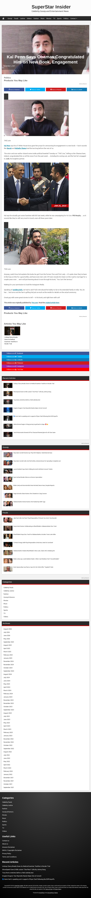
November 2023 (9, 703)
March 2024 (7, 690)
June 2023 (7, 719)
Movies (48, 18)
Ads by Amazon (83, 83)
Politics (66, 18)
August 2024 (8, 674)
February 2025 (8, 655)
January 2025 (8, 658)
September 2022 (9, 748)
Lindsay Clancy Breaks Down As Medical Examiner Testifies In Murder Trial (26, 866)
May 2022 (7, 761)
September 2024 (9, 671)
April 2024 (7, 687)
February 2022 (8, 771)
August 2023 (8, 713)
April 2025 (7, 648)
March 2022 (7, 768)
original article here (52, 302)
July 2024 (7, 677)
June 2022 (7, 758)
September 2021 (9, 787)
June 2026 (7, 635)
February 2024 (8, 693)
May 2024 (7, 684)
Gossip (10, 18)
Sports (59, 18)
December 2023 (9, 700)
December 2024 (9, 661)
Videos (29, 18)
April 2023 (7, 726)
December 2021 (9, 777)
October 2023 (8, 706)
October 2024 (8, 668)
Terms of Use (49, 889)
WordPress (42, 892)
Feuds (16, 18)
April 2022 (7, 765)
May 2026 (7, 639)
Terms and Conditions (9, 857)
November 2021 (9, 781)
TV (54, 18)
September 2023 (9, 710)
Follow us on (15, 353)
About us (5, 844)
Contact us (5, 840)
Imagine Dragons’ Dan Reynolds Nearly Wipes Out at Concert (21, 876)
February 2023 (8, 732)
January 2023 (8, 735)
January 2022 (8, 774)
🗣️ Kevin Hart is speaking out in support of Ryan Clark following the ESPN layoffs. (28, 879)
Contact (73, 18)
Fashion (36, 18)
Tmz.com (34, 302)
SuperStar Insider (51, 6)
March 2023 (7, 729)
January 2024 (8, 697)
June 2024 (7, 681)
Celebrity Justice (9, 591)
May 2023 (7, 723)
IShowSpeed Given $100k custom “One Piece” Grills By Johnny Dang (24, 869)
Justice (22, 18)
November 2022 (9, 742)
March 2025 (7, 651)
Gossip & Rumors (9, 597)
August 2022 (8, 752)
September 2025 (9, 642)
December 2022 (9, 739)
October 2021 (8, 784)
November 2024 (9, 664)
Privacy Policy (6, 853)
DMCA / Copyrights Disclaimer (12, 850)
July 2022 (7, 755)
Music (42, 18)
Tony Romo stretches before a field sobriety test (17, 872)
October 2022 (8, 745)
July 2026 (7, 632)
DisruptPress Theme (53, 892)
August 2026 (8, 629)
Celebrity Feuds (8, 587)
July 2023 (7, 716)
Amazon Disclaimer (8, 847)
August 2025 (8, 645)
